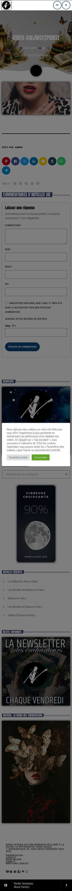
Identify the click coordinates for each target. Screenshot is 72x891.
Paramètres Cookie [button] (18, 457)
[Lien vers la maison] (6, 5)
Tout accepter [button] (40, 457)
